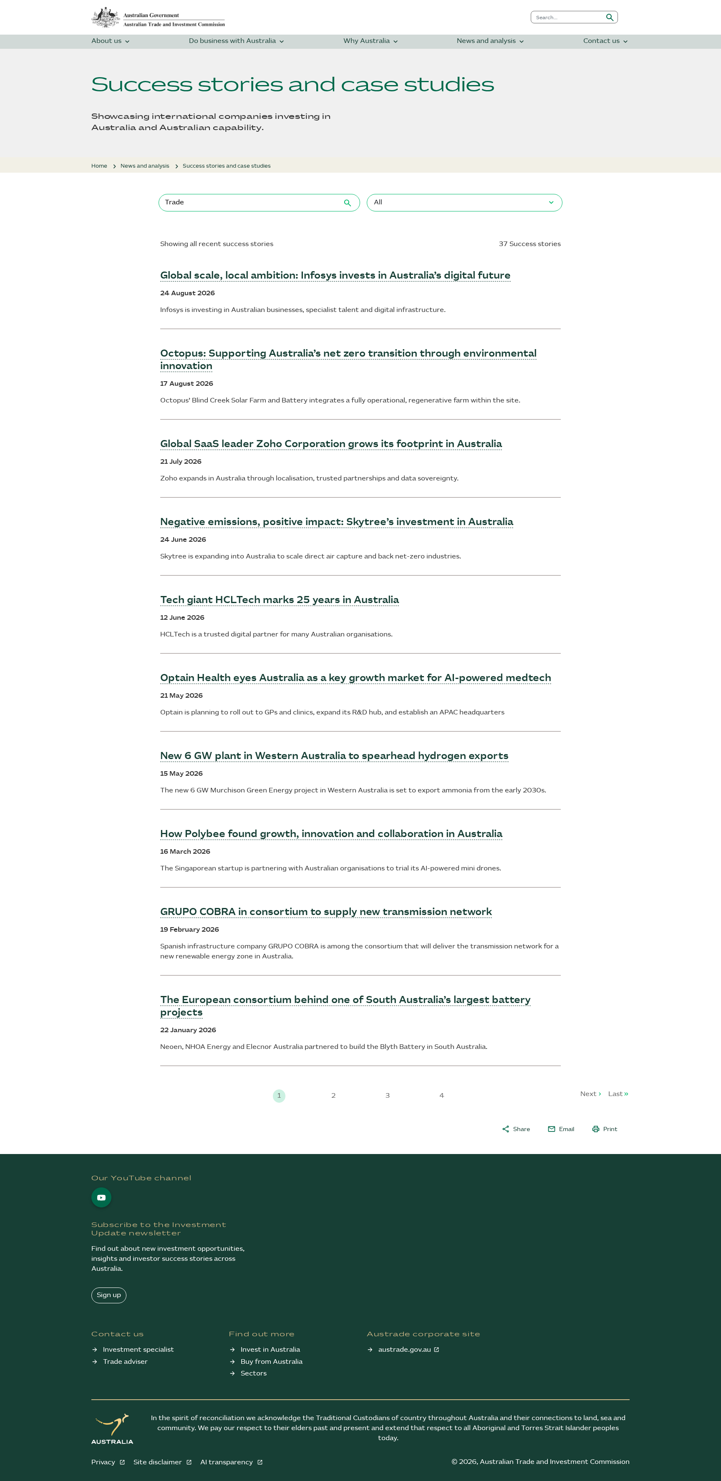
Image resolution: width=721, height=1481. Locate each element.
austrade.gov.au (404, 1349)
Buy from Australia (272, 1361)
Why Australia (371, 41)
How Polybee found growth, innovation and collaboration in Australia (331, 834)
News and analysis (491, 41)
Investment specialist (138, 1349)
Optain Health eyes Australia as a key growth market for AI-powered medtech (355, 678)
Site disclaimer (159, 1462)
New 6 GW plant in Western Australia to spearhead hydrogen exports (334, 756)
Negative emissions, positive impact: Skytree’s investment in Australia (336, 522)
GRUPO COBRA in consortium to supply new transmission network (326, 912)
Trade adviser (125, 1361)
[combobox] (567, 17)
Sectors (254, 1373)
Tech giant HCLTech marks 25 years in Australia (279, 600)
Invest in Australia (270, 1349)
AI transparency (227, 1462)
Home (99, 166)
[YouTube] (101, 1197)
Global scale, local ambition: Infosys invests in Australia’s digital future (335, 275)
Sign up (109, 1295)
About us (111, 41)
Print (605, 1129)
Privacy (104, 1462)
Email (560, 1129)
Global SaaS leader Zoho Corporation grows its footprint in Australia (331, 444)
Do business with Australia (237, 41)
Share (516, 1129)
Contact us (606, 41)
